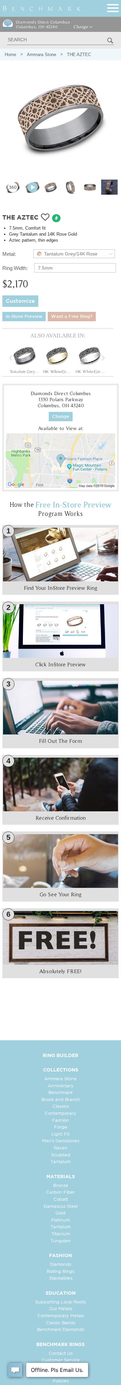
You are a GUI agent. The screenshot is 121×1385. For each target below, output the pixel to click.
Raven (61, 1148)
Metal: (9, 254)
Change (81, 27)
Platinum (60, 1220)
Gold (60, 1213)
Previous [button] (16, 358)
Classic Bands (60, 1323)
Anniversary (61, 1086)
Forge (60, 1127)
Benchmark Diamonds (60, 1330)
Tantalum (60, 1162)
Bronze (60, 1186)
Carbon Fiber (60, 1192)
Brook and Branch (60, 1100)
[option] (24, 359)
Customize (20, 301)
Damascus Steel (61, 1206)
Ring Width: (15, 268)
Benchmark (60, 1093)
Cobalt (60, 1199)
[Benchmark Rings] (41, 8)
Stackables (60, 1278)
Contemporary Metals (60, 1316)
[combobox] (74, 253)
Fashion (60, 1121)
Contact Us (61, 1353)
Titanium (60, 1234)
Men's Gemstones (60, 1141)
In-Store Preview (24, 317)
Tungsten (60, 1241)
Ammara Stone (41, 54)
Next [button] (108, 358)
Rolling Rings (60, 1272)
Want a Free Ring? (71, 317)
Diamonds (60, 1265)
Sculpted (60, 1155)
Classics (60, 1106)
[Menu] (113, 7)
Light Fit (60, 1134)
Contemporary (60, 1113)
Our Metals (60, 1309)
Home (10, 54)
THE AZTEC (79, 54)
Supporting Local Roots (60, 1302)
